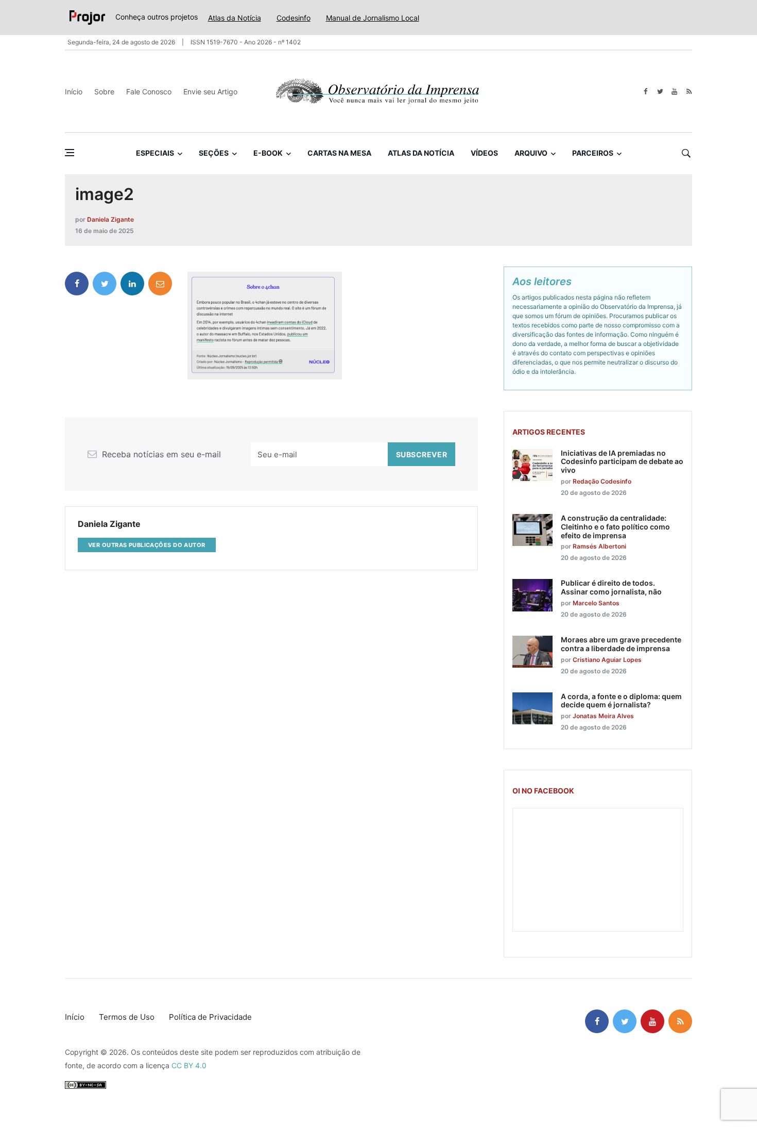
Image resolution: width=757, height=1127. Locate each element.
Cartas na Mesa (339, 152)
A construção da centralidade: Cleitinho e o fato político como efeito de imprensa (615, 526)
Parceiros (592, 152)
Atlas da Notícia (234, 17)
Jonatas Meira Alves (603, 716)
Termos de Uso (126, 1017)
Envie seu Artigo (210, 91)
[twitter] (660, 91)
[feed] (688, 91)
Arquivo (530, 152)
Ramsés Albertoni (599, 546)
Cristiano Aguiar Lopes (607, 660)
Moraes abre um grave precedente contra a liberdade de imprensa (621, 644)
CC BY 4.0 (189, 1065)
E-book (268, 152)
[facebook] (645, 91)
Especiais (155, 152)
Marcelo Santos (596, 603)
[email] (160, 283)
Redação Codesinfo (602, 481)
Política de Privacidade (210, 1017)
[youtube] (674, 91)
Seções (214, 152)
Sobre (104, 91)
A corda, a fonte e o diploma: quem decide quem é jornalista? (621, 700)
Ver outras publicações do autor (146, 545)
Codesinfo (294, 17)
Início (73, 91)
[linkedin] (132, 283)
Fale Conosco (148, 91)
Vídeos (484, 152)
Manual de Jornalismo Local (372, 17)
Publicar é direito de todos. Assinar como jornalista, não (611, 587)
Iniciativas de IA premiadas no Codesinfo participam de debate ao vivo (622, 462)
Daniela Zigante (110, 219)
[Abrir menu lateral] (69, 152)
